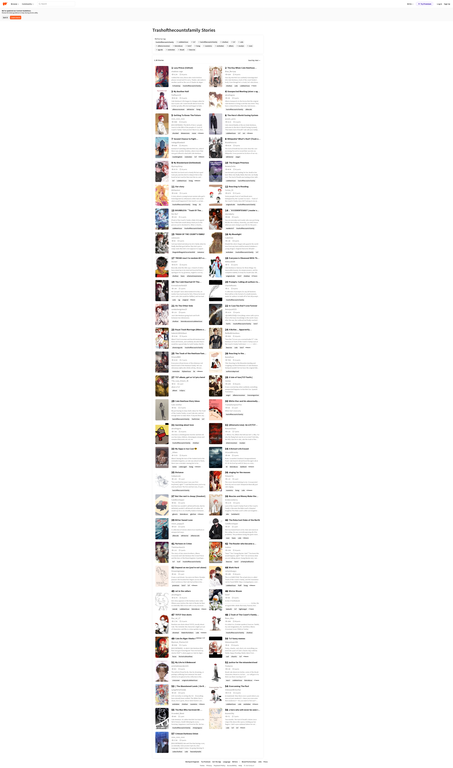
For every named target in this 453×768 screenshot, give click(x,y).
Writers (235, 762)
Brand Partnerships (249, 762)
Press (266, 762)
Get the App (216, 762)
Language (226, 762)
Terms (202, 766)
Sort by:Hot (253, 60)
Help (240, 766)
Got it (5, 17)
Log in (439, 4)
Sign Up (447, 4)
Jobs (260, 762)
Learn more (15, 17)
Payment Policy (219, 766)
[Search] (39, 4)
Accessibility (232, 766)
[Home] (5, 4)
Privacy (209, 766)
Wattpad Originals (192, 762)
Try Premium (425, 4)
